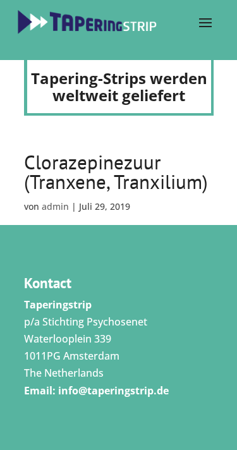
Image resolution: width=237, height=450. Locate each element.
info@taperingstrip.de (113, 391)
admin (55, 206)
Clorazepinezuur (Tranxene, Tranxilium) (116, 172)
